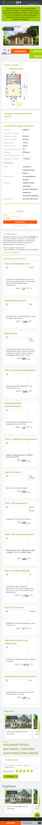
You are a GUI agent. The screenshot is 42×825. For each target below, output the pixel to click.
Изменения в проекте (15, 300)
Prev (5, 36)
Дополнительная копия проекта (20, 676)
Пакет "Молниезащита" (16, 503)
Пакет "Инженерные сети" (17, 263)
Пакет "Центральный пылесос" (20, 534)
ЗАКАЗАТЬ (20, 51)
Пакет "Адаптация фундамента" (20, 370)
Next (37, 36)
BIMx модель (11, 333)
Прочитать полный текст (12, 252)
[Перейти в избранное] (38, 5)
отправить (9, 776)
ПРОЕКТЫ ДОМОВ (30, 3)
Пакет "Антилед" (13, 472)
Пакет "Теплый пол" (14, 607)
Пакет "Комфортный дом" (17, 570)
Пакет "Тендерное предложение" (21, 439)
